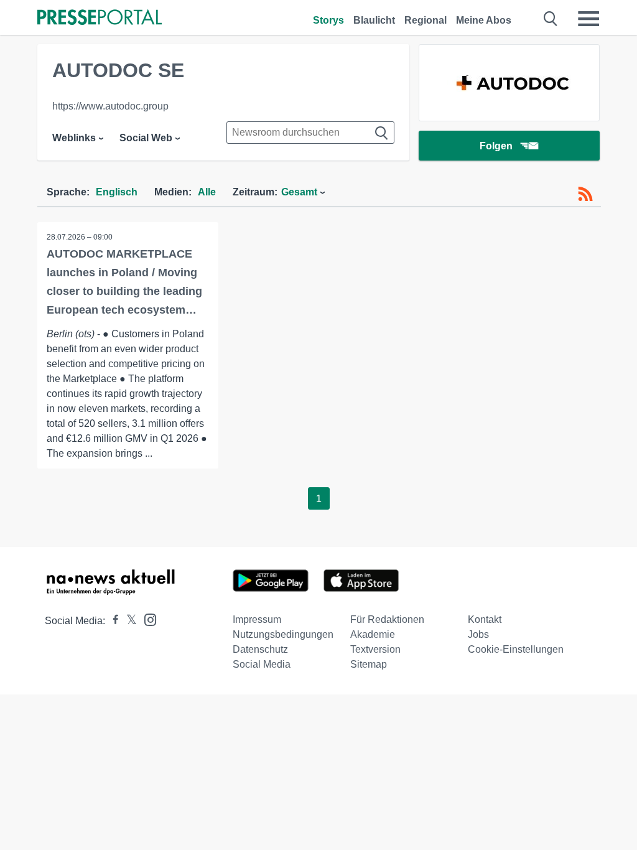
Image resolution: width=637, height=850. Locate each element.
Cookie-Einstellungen (516, 649)
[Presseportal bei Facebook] (112, 620)
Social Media (262, 664)
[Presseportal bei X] (128, 620)
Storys (328, 20)
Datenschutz (260, 649)
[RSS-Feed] (585, 194)
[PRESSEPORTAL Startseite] (99, 18)
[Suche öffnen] (551, 18)
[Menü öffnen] (588, 18)
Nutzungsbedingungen (283, 634)
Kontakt (484, 619)
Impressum (257, 619)
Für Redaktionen (387, 619)
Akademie (372, 634)
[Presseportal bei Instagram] (146, 619)
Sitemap (368, 664)
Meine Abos (483, 20)
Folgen (496, 146)
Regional (425, 20)
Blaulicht (374, 20)
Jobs (478, 634)
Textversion (375, 649)
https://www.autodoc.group (110, 106)
